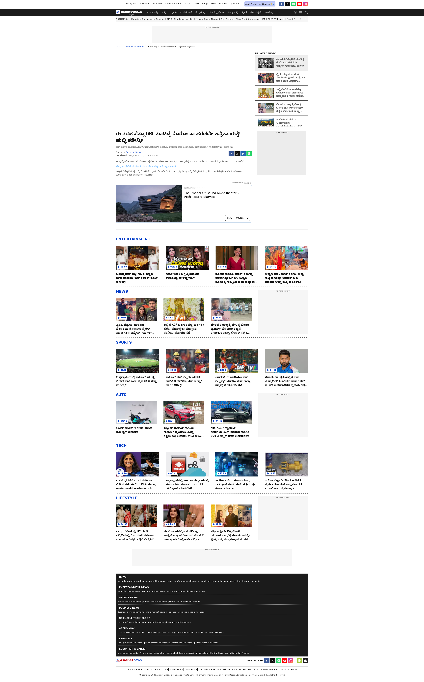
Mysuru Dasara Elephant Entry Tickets (215, 19)
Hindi (213, 3)
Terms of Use (161, 669)
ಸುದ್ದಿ (163, 12)
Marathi (223, 3)
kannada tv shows (196, 591)
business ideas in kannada (191, 612)
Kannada (157, 3)
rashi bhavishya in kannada (131, 632)
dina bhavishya (153, 632)
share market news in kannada (161, 612)
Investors (292, 669)
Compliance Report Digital (273, 669)
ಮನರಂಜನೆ (186, 12)
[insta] (305, 4)
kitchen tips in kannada (206, 643)
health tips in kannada (183, 643)
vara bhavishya (169, 632)
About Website (134, 669)
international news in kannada (245, 581)
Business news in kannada (131, 612)
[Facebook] (281, 4)
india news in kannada (217, 581)
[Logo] (130, 12)
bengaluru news (182, 581)
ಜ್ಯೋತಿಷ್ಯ (200, 12)
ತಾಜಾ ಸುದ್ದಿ (152, 12)
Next (305, 19)
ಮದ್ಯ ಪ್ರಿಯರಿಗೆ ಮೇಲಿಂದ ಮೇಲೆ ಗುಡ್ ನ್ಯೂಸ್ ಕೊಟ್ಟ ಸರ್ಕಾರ (146, 166)
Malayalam (131, 3)
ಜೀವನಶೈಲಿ (255, 12)
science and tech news (179, 622)
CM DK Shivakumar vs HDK (180, 19)
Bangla (205, 3)
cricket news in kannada (155, 601)
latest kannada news (144, 581)
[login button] (296, 12)
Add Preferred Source (257, 4)
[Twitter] (287, 4)
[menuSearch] (306, 12)
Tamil (196, 3)
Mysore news (198, 581)
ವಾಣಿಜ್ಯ (269, 12)
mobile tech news (157, 622)
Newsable (145, 3)
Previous (300, 19)
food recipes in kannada (157, 643)
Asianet (129, 660)
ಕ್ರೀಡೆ (244, 12)
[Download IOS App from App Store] (305, 660)
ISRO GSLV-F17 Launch (273, 19)
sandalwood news (176, 591)
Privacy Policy (176, 669)
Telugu (186, 3)
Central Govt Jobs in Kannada (225, 653)
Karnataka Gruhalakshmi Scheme (147, 19)
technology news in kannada (132, 622)
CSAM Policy (191, 669)
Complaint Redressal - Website (214, 669)
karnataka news (164, 581)
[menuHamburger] (300, 12)
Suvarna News (133, 152)
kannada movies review (153, 591)
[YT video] (299, 4)
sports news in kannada (129, 601)
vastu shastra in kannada (190, 632)
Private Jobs (146, 653)
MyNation (234, 3)
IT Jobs (245, 653)
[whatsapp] (293, 4)
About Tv (148, 669)
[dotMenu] (279, 12)
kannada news (125, 581)
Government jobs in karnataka (193, 653)
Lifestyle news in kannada (131, 643)
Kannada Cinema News (129, 591)
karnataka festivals (214, 632)
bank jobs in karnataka (165, 653)
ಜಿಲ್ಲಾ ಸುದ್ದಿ (232, 12)
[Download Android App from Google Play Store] (299, 660)
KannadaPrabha (172, 3)
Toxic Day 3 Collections (248, 19)
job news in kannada (128, 653)
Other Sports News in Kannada (184, 601)
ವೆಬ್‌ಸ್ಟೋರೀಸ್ (216, 12)
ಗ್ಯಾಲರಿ (173, 12)
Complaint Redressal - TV (245, 669)
